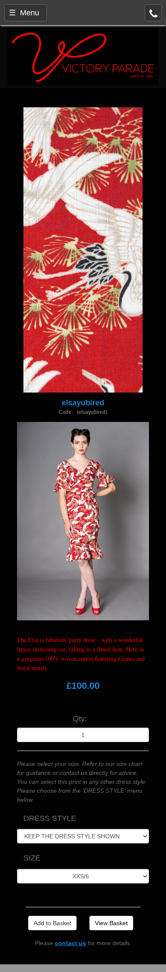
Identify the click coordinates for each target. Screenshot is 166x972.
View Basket (111, 923)
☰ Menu (24, 13)
